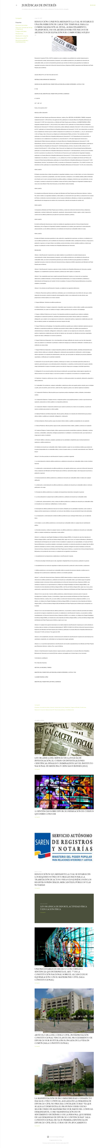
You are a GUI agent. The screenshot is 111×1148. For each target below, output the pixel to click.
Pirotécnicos (19, 33)
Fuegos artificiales (21, 31)
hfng (60, 1140)
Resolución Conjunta (22, 36)
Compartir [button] (19, 18)
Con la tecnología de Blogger (57, 1136)
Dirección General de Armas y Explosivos (60, 707)
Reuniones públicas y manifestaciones (22, 41)
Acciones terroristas (21, 25)
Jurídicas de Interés (39, 5)
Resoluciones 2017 (21, 38)
